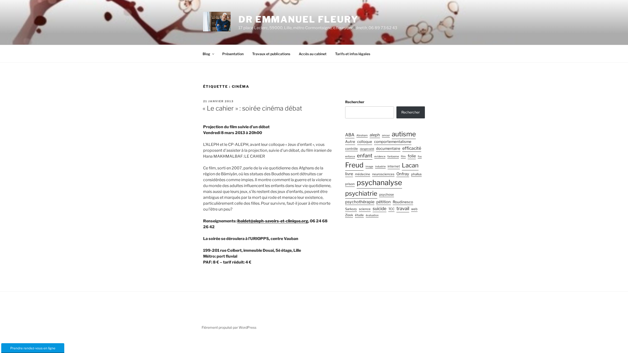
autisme (404, 134)
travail (402, 208)
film (403, 156)
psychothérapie (359, 201)
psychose (386, 194)
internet (394, 166)
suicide (379, 208)
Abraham (362, 135)
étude (359, 215)
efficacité (411, 148)
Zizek (349, 215)
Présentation (233, 54)
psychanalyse (379, 182)
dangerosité (367, 149)
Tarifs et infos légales (352, 54)
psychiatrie (361, 193)
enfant (364, 155)
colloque (364, 141)
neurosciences (383, 174)
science (365, 209)
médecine (362, 174)
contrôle (351, 149)
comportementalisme (392, 141)
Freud (354, 165)
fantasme (393, 156)
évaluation (372, 215)
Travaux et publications (271, 54)
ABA (349, 134)
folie (412, 155)
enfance (350, 156)
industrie (380, 166)
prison (350, 184)
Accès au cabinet (313, 54)
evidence (379, 156)
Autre (350, 141)
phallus (416, 174)
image (369, 166)
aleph (375, 134)
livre (349, 173)
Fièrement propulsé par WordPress (229, 327)
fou (420, 156)
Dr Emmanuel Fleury (298, 19)
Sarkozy (351, 209)
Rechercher (354, 102)
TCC (391, 209)
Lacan (410, 165)
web (414, 209)
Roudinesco (403, 202)
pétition (383, 201)
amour (386, 135)
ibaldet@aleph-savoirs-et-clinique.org (272, 221)
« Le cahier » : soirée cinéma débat (252, 108)
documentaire (388, 148)
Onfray (402, 173)
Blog (206, 54)
